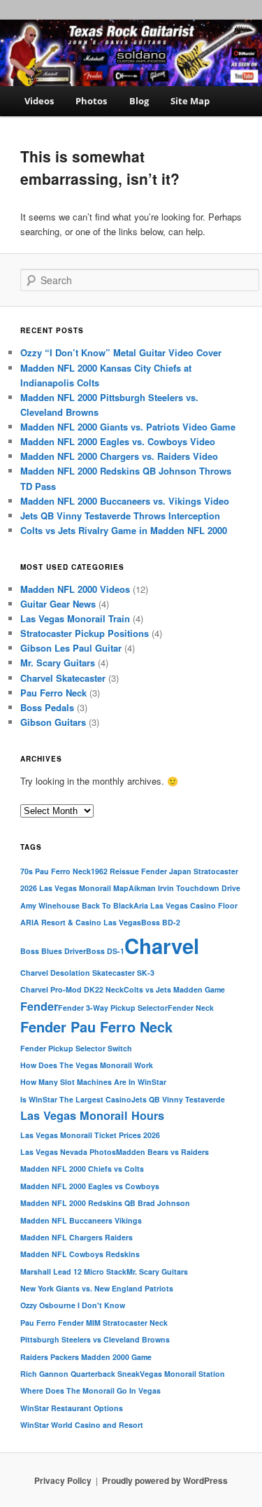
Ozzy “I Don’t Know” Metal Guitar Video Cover (120, 352)
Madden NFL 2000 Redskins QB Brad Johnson (105, 1203)
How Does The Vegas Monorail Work (86, 1065)
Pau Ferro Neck (53, 692)
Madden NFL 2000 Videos (75, 589)
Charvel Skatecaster (62, 678)
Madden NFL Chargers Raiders (76, 1237)
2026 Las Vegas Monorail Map (74, 888)
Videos (39, 100)
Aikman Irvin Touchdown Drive (184, 888)
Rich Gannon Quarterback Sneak (80, 1373)
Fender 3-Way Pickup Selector (113, 1007)
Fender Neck (191, 1007)
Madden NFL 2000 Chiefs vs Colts (82, 1168)
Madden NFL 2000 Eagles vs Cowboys (89, 1186)
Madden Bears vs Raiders (162, 1152)
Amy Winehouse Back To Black (76, 905)
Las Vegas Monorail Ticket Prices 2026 (90, 1135)
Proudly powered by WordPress (165, 1480)
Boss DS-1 (105, 951)
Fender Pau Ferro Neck (96, 1026)
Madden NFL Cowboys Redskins (80, 1254)
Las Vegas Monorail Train (75, 618)
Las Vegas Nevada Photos (68, 1152)
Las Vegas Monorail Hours (92, 1115)
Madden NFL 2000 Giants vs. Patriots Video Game (127, 426)
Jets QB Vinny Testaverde (178, 1099)
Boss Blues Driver (53, 951)
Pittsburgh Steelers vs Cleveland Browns (95, 1339)
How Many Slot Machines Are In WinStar (93, 1082)
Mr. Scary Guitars (57, 662)
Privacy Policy (63, 1480)
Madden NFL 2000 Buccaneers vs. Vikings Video (124, 500)
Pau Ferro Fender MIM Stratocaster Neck (94, 1322)
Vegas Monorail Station (182, 1373)
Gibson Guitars (53, 722)
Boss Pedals (47, 707)
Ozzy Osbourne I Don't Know (72, 1305)
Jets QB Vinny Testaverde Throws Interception (120, 515)
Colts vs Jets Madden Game (174, 989)
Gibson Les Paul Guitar (71, 647)
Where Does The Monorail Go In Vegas (90, 1390)
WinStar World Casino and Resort (81, 1425)
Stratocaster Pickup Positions (84, 633)
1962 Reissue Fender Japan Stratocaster (164, 871)
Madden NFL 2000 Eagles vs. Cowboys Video (117, 441)
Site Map (190, 100)
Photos (91, 100)
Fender (39, 1006)
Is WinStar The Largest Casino (75, 1099)
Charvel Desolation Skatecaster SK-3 (87, 972)
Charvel (161, 945)
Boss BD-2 (160, 922)
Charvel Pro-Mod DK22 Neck (72, 989)
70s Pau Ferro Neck (55, 871)
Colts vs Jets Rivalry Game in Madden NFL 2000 (123, 530)
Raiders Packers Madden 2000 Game (86, 1357)
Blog (139, 100)
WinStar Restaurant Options (71, 1408)
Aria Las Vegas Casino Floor (185, 905)
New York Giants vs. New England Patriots (96, 1288)
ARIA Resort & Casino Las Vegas (80, 922)
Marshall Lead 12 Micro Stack (73, 1271)
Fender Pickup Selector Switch (76, 1048)
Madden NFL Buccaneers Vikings (81, 1220)
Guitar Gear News (58, 603)
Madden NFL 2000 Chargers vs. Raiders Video (119, 456)
